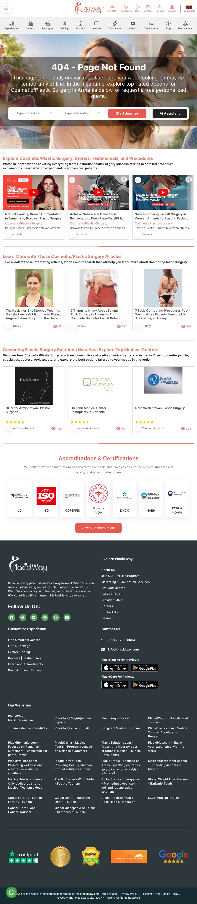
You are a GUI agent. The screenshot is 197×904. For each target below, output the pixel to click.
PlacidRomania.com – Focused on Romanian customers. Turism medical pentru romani (27, 749)
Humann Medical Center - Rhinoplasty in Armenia (89, 410)
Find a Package (19, 646)
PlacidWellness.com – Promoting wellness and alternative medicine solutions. (25, 767)
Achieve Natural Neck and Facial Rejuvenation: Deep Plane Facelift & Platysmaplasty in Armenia (96, 216)
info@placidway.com (123, 649)
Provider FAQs (111, 600)
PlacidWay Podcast (115, 718)
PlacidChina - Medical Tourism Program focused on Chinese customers (73, 747)
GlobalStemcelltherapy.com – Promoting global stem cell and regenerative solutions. (121, 785)
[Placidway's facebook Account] (11, 617)
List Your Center (113, 588)
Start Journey (127, 113)
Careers (107, 606)
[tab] (50, 246)
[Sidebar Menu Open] (6, 8)
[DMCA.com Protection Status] (91, 856)
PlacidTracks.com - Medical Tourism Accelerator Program (168, 732)
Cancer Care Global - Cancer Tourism (23, 810)
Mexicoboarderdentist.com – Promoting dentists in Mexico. (167, 765)
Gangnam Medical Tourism (120, 728)
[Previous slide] (8, 210)
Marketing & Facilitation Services (125, 582)
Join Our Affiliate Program (120, 576)
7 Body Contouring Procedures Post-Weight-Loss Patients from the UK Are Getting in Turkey (162, 314)
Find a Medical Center (24, 640)
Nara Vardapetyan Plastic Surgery (160, 408)
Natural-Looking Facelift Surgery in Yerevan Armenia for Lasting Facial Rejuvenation (160, 216)
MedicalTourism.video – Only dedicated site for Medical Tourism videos (25, 783)
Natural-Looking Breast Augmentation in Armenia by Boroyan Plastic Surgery (33, 216)
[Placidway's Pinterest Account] (45, 617)
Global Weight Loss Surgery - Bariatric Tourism (168, 781)
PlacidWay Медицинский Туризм (73, 720)
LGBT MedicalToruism (164, 798)
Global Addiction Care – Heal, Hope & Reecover (118, 800)
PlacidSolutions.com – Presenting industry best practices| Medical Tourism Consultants (121, 749)
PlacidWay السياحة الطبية (72, 728)
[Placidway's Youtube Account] (34, 617)
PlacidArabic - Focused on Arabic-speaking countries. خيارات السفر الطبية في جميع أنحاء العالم (121, 767)
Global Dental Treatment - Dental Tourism (74, 800)
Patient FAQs (110, 594)
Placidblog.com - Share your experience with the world (166, 747)
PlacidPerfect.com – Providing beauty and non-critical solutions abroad (74, 765)
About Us (108, 570)
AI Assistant (170, 113)
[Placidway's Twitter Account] (23, 617)
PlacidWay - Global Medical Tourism (168, 720)
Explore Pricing (19, 652)
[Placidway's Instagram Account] (56, 617)
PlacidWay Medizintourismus (21, 718)
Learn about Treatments (25, 664)
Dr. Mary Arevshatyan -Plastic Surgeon (28, 410)
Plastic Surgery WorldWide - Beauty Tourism (74, 781)
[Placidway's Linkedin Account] (67, 617)
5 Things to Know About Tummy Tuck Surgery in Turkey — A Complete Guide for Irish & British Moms (95, 314)
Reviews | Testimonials (24, 658)
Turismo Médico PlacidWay (27, 728)
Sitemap (107, 618)
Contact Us (109, 612)
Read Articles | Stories (24, 670)
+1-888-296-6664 (121, 640)
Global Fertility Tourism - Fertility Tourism (26, 800)
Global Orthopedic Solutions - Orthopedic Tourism (75, 810)
